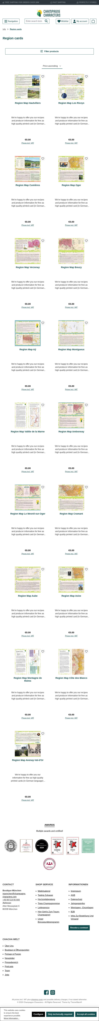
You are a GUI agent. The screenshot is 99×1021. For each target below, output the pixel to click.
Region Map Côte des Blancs (71, 678)
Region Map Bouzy (71, 267)
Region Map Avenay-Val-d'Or (27, 760)
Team (7, 971)
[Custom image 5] (88, 846)
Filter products (51, 51)
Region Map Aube (28, 596)
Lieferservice (44, 907)
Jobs (7, 975)
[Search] (46, 21)
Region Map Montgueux (71, 349)
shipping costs (37, 999)
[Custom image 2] (41, 845)
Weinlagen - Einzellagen (82, 907)
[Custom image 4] (72, 846)
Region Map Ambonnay (71, 431)
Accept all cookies (86, 1014)
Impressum (76, 891)
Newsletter (10, 958)
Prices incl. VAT (28, 143)
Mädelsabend (44, 891)
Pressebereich (11, 962)
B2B (73, 912)
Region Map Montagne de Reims (28, 679)
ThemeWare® (76, 1002)
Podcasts (9, 966)
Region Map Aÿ (27, 349)
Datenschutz (76, 899)
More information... (11, 1018)
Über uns (9, 946)
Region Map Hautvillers (28, 103)
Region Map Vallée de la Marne (28, 431)
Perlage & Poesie (13, 954)
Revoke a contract (79, 928)
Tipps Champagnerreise (49, 903)
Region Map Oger (71, 185)
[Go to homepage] (49, 13)
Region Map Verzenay (28, 267)
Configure (38, 1014)
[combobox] (34, 21)
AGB (73, 895)
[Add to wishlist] (42, 76)
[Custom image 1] (26, 845)
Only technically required (60, 1014)
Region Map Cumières (28, 185)
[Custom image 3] (57, 846)
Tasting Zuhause (45, 895)
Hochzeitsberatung (46, 899)
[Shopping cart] (93, 21)
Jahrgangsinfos (78, 903)
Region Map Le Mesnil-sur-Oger (27, 513)
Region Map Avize (71, 596)
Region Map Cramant (71, 513)
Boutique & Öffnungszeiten (17, 950)
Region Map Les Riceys (71, 103)
